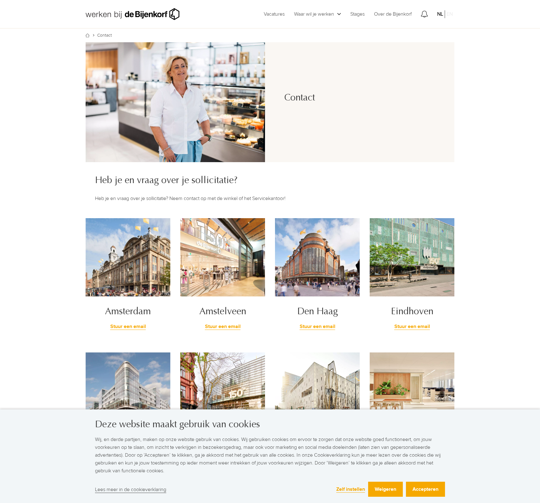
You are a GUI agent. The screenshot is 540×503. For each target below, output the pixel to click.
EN (450, 14)
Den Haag (317, 311)
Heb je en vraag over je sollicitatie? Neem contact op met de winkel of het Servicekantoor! (190, 198)
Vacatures (274, 14)
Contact (104, 35)
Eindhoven (412, 311)
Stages (357, 14)
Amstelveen (222, 311)
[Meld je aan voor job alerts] (424, 14)
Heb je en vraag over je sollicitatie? (167, 180)
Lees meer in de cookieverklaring (130, 489)
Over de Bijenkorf (393, 14)
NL (440, 14)
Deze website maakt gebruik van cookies (177, 424)
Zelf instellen (350, 489)
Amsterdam (128, 311)
